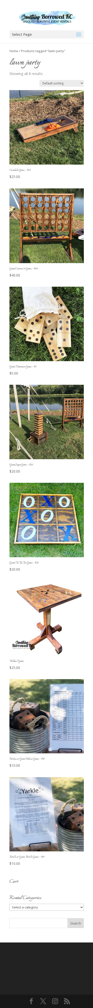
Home (13, 51)
